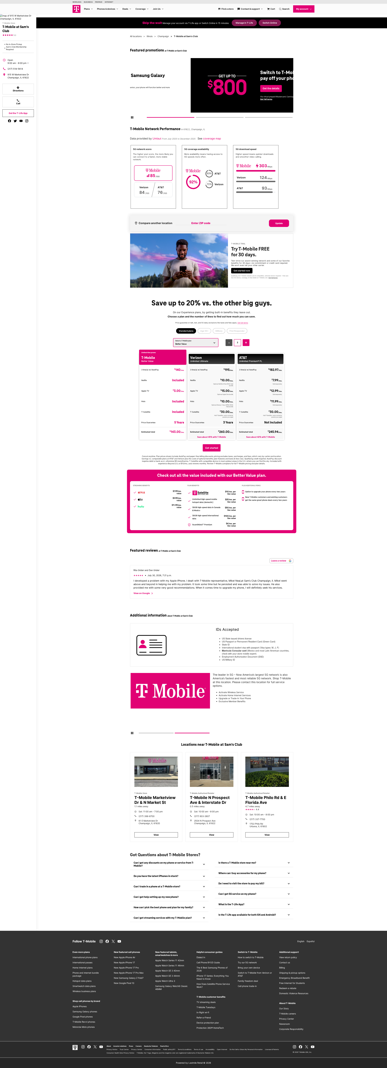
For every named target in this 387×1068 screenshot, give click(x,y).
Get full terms (206, 99)
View (156, 834)
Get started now (242, 270)
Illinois (150, 36)
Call (18, 102)
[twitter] (15, 121)
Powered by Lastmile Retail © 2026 (193, 1062)
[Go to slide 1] (148, 118)
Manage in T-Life (244, 22)
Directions (18, 89)
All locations (136, 36)
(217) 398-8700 (146, 816)
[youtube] (21, 121)
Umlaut (157, 138)
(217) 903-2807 (202, 816)
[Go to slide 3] (245, 118)
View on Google (143, 593)
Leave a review (279, 560)
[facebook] (9, 121)
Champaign (163, 36)
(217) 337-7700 (257, 819)
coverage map (212, 138)
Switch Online (270, 22)
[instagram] (27, 121)
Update (279, 223)
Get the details (211, 88)
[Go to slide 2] (196, 118)
